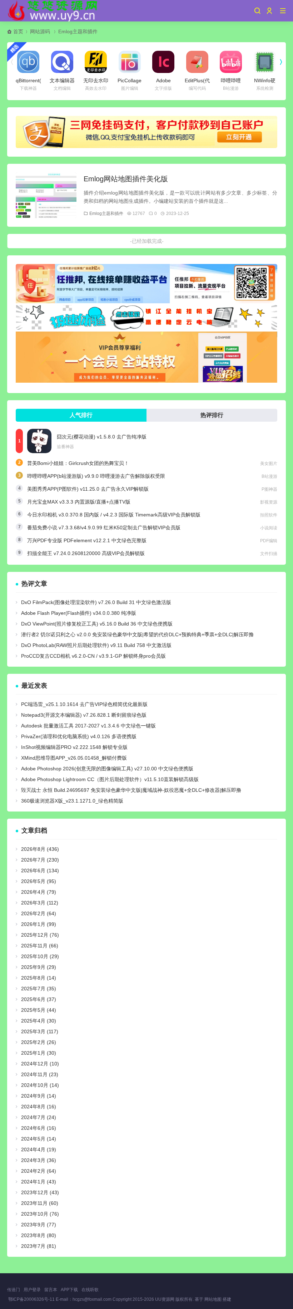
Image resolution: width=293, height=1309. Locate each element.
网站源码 (40, 31)
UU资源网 (164, 1299)
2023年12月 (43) (40, 1192)
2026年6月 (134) (40, 870)
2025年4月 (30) (38, 1021)
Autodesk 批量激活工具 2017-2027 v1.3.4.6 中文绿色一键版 (88, 726)
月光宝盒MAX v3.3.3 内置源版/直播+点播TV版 (78, 502)
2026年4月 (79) (38, 892)
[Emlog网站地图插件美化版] (46, 195)
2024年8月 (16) (38, 1106)
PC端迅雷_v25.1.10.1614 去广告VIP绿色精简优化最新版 (84, 704)
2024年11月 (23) (39, 1074)
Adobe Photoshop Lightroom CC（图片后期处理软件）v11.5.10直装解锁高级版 (110, 779)
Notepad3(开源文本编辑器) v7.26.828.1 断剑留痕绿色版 (83, 715)
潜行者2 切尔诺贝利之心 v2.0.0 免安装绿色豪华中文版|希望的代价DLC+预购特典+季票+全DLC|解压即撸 (137, 634)
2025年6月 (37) (38, 999)
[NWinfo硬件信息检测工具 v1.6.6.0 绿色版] (265, 62)
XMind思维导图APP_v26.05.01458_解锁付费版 (74, 758)
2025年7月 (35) (38, 988)
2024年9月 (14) (38, 1096)
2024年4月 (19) (38, 1149)
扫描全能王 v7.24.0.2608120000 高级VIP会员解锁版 (86, 553)
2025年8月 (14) (38, 978)
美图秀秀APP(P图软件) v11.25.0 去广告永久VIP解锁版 (88, 489)
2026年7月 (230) (40, 860)
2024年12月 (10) (40, 1064)
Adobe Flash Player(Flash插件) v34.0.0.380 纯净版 (78, 613)
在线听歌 (90, 1289)
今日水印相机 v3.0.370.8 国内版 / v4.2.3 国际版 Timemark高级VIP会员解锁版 (113, 515)
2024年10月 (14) (40, 1085)
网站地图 (213, 1299)
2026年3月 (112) (39, 903)
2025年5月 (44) (38, 1010)
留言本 (50, 1289)
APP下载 (69, 1289)
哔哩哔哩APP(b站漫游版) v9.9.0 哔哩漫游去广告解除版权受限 (96, 476)
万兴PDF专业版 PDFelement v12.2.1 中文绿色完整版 (86, 540)
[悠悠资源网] (53, 10)
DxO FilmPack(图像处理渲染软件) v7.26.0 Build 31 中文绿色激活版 (96, 602)
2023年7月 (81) (38, 1246)
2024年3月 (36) (38, 1160)
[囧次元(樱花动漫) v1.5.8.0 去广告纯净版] (39, 441)
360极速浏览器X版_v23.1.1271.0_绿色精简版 (72, 801)
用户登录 (32, 1289)
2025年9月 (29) (38, 967)
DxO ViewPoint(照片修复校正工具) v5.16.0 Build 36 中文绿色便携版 (97, 624)
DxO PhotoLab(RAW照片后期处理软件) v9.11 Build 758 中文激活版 (96, 645)
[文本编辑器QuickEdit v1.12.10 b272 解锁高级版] (62, 62)
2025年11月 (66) (39, 945)
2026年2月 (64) (38, 913)
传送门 (13, 1289)
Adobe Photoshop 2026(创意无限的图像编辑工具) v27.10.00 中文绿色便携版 (107, 768)
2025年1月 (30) (38, 1053)
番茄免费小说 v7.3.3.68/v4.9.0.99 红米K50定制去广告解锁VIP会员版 (103, 527)
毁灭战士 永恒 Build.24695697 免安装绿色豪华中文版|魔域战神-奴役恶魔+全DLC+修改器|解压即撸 (131, 790)
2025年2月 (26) (38, 1042)
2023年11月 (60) (39, 1203)
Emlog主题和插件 (78, 31)
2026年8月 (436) (40, 849)
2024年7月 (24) (38, 1117)
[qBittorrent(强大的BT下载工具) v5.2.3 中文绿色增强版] (28, 62)
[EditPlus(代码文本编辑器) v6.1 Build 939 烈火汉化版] (197, 62)
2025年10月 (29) (40, 956)
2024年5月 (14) (38, 1139)
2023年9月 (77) (38, 1224)
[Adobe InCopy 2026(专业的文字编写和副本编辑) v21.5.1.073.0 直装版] (163, 62)
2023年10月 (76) (40, 1214)
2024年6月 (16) (38, 1128)
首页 (18, 31)
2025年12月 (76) (40, 935)
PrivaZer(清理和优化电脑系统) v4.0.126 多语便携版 (78, 736)
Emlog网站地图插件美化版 (126, 179)
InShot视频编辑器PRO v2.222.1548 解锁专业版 (74, 747)
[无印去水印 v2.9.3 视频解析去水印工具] (96, 62)
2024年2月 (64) (38, 1171)
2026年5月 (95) (38, 881)
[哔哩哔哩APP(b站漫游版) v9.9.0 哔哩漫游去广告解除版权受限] (231, 62)
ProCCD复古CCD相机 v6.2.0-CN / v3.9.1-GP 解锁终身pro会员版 (93, 656)
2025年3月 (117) (39, 1031)
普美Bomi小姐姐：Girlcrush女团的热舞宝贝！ (78, 463)
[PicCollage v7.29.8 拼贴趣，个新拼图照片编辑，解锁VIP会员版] (130, 62)
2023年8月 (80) (38, 1235)
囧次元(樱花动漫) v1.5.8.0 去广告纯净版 (101, 437)
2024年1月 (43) (38, 1182)
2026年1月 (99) (38, 924)
